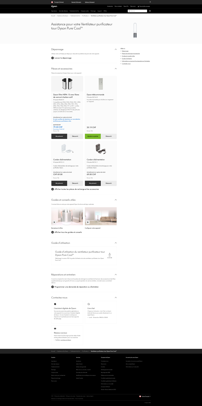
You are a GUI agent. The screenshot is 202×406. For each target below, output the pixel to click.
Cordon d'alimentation (62, 159)
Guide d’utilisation (127, 58)
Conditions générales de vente (108, 378)
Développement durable (106, 369)
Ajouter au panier (92, 136)
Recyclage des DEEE (105, 372)
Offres (105, 11)
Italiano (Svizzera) (89, 2)
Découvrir (75, 136)
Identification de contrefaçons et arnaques (86, 375)
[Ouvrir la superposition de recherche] (137, 11)
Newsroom (133, 6)
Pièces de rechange (55, 378)
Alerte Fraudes (79, 378)
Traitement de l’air (74, 11)
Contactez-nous (126, 63)
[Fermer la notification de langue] (150, 2)
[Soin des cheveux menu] (68, 11)
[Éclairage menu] (96, 11)
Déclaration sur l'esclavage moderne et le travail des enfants (62, 398)
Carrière (103, 367)
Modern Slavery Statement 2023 (108, 389)
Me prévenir (59, 136)
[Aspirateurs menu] (58, 11)
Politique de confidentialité (60, 396)
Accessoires (110, 6)
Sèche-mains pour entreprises (58, 375)
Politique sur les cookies (70, 396)
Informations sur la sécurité (132, 367)
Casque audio (54, 372)
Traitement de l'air (55, 367)
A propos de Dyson (105, 386)
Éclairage (93, 11)
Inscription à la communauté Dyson (134, 361)
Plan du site (54, 381)
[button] (145, 396)
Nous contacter (118, 6)
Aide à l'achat (79, 364)
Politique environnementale (107, 375)
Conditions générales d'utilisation (108, 381)
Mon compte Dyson (130, 364)
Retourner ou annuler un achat (83, 369)
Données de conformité (81, 372)
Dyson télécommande (95, 94)
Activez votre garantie (81, 367)
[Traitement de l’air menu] (80, 11)
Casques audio (85, 11)
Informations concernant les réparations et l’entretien (136, 61)
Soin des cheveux (63, 11)
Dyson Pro (126, 6)
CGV (52, 396)
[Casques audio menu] (89, 11)
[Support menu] (102, 11)
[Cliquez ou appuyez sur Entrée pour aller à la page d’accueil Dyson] (54, 6)
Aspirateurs (54, 11)
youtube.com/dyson (66, 340)
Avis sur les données (79, 398)
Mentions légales (90, 396)
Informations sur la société (107, 384)
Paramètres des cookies (80, 396)
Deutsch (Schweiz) (76, 2)
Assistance (78, 361)
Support (100, 11)
